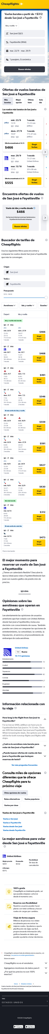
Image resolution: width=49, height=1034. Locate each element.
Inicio (16, 984)
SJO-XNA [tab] (24, 591)
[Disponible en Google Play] (18, 1027)
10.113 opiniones (22, 656)
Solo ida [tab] (41, 101)
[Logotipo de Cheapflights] (10, 4)
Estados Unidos (26, 984)
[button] (40, 17)
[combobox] (11, 25)
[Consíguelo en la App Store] (30, 1027)
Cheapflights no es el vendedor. (18, 963)
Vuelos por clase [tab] (11, 805)
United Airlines (21, 648)
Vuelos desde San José (12, 826)
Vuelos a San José (10, 819)
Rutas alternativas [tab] (12, 799)
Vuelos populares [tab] (31, 799)
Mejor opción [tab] (19, 101)
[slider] (46, 297)
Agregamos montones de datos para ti (21, 968)
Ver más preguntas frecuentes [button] (24, 765)
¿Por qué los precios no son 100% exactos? (19, 973)
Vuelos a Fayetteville (12, 823)
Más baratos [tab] (7, 101)
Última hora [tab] (31, 101)
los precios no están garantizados (22, 955)
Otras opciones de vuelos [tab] (15, 793)
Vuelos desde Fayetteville (14, 830)
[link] (20, 226)
